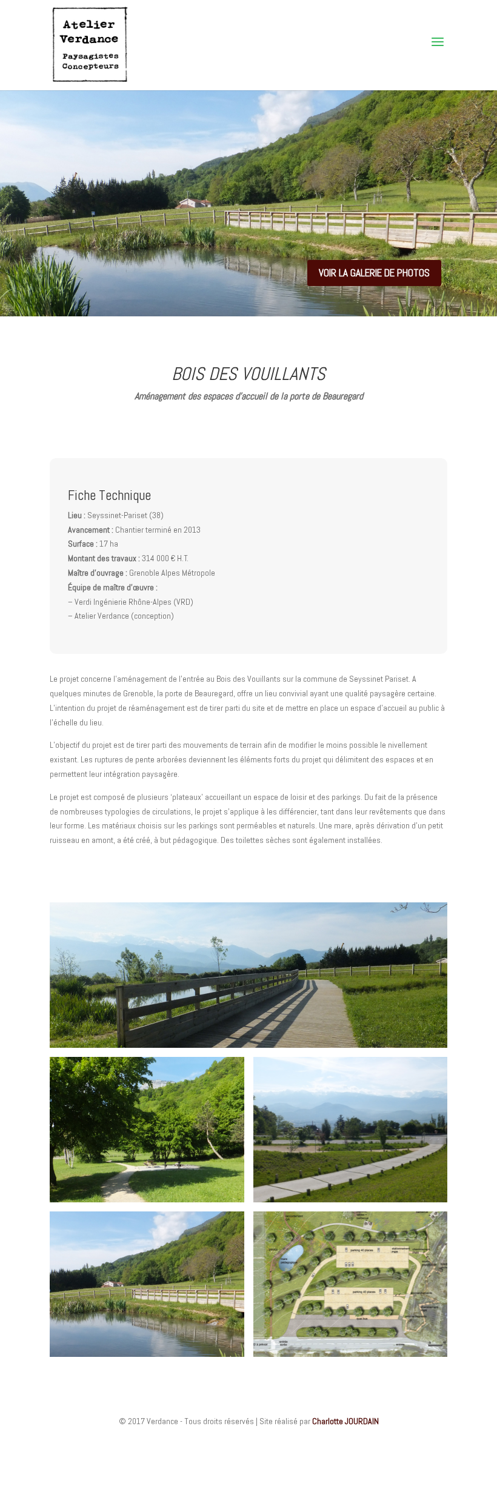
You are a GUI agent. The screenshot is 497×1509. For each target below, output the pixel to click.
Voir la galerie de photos (374, 272)
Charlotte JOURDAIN (345, 1421)
